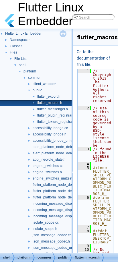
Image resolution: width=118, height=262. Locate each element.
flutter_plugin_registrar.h (56, 115)
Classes (16, 46)
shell (22, 65)
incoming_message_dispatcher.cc (59, 204)
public (37, 90)
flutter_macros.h (49, 103)
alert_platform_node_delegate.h (58, 153)
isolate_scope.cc (46, 222)
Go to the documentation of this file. (93, 58)
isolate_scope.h (45, 229)
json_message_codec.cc (52, 235)
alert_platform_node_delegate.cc (58, 147)
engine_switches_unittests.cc (55, 178)
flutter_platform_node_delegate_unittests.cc (67, 197)
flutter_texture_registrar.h (56, 122)
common (35, 78)
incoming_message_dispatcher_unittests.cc (67, 216)
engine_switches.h (47, 172)
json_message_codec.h (51, 241)
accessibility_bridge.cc (50, 128)
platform (29, 71)
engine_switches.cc (48, 166)
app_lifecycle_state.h (49, 159)
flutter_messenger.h (52, 109)
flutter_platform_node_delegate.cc (59, 185)
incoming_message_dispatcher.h (58, 210)
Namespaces (20, 40)
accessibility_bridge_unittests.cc (58, 141)
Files (13, 52)
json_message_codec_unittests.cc (59, 248)
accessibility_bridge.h (49, 134)
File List (20, 59)
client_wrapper (44, 84)
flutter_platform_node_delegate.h (58, 191)
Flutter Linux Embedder (23, 33)
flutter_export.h (48, 96)
